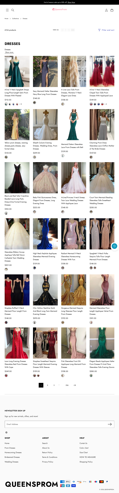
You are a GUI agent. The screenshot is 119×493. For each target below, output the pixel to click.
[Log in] (106, 10)
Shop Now (71, 2)
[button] (111, 10)
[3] (68, 29)
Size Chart (84, 452)
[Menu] (7, 10)
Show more (9, 52)
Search (45, 443)
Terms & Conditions (49, 457)
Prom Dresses (10, 448)
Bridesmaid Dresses (12, 457)
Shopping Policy (86, 461)
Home (7, 443)
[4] (73, 29)
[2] (65, 29)
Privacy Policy (47, 461)
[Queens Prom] (59, 10)
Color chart (84, 448)
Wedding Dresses (11, 461)
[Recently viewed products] (114, 246)
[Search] (12, 10)
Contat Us (83, 443)
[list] (62, 29)
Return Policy (47, 452)
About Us (45, 448)
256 (67, 385)
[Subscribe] (109, 424)
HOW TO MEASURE (88, 457)
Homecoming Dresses (13, 452)
